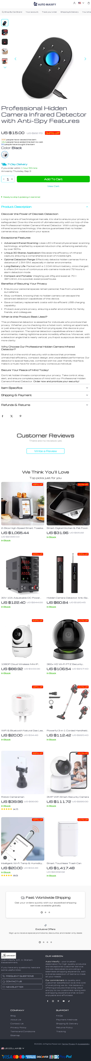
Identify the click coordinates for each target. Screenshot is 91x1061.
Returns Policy (64, 1027)
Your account (32, 12)
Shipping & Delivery (70, 12)
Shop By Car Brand (13, 12)
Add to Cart (53, 179)
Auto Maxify (53, 961)
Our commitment (55, 980)
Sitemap (15, 1035)
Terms (65, 1044)
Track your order (49, 12)
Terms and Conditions (22, 1031)
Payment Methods (66, 1019)
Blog (13, 1015)
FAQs (59, 1015)
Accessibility (83, 1044)
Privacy (71, 1044)
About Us (15, 1019)
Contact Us (17, 1023)
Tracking (61, 1031)
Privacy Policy (18, 1027)
